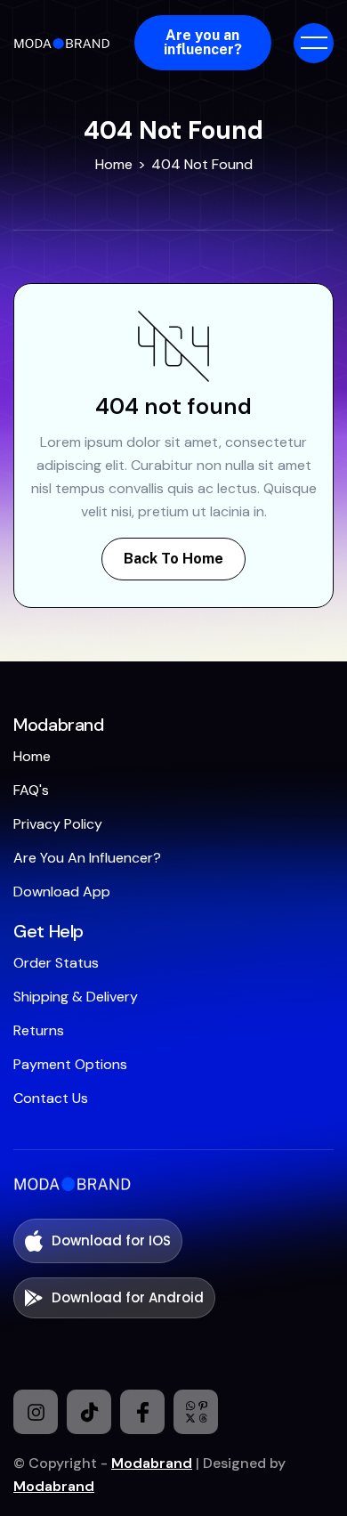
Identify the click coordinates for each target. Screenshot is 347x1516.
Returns (38, 1030)
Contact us (50, 1098)
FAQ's (31, 790)
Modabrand (151, 1463)
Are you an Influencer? (87, 857)
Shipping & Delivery (75, 996)
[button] (314, 43)
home (32, 756)
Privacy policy (57, 824)
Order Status (56, 962)
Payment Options (70, 1064)
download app (61, 891)
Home (114, 164)
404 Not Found (202, 164)
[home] (64, 42)
